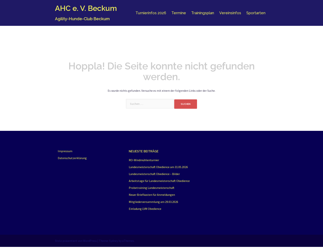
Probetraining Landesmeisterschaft (151, 188)
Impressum (65, 151)
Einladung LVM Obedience (145, 209)
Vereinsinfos (230, 13)
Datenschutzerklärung (72, 158)
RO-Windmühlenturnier (144, 160)
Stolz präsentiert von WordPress (76, 241)
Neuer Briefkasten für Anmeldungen (152, 195)
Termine (178, 13)
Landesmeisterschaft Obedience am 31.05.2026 (158, 167)
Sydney (113, 241)
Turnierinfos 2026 (151, 13)
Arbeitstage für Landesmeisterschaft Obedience (159, 181)
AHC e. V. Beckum (86, 8)
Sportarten (255, 13)
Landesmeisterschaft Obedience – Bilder (154, 174)
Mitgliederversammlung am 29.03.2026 (153, 202)
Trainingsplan (202, 13)
